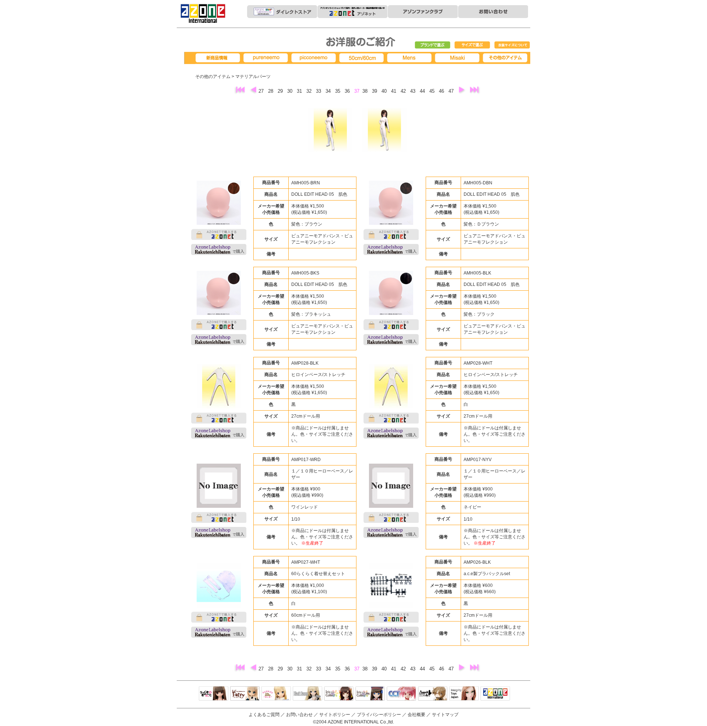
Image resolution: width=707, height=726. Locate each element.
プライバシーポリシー (379, 714)
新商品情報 (219, 58)
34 (329, 91)
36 (348, 91)
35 (338, 91)
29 (281, 91)
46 (442, 91)
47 (452, 91)
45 (432, 91)
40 (384, 91)
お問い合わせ (299, 714)
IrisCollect (339, 694)
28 (271, 91)
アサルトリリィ (432, 694)
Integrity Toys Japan (464, 694)
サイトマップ (445, 714)
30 (290, 91)
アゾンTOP (495, 694)
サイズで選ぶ (472, 45)
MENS (411, 58)
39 (375, 91)
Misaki (458, 58)
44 (423, 91)
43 (413, 91)
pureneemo (267, 58)
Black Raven (307, 694)
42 (404, 91)
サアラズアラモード (276, 694)
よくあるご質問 (264, 714)
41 (394, 91)
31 (300, 91)
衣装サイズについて (512, 45)
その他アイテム (506, 58)
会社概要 (416, 714)
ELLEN (370, 694)
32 (309, 91)
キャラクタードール (401, 694)
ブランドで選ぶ (433, 45)
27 (261, 91)
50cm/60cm (363, 58)
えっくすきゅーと (213, 694)
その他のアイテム (213, 76)
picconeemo (315, 58)
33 (319, 91)
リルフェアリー (245, 694)
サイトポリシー (334, 714)
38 (365, 91)
